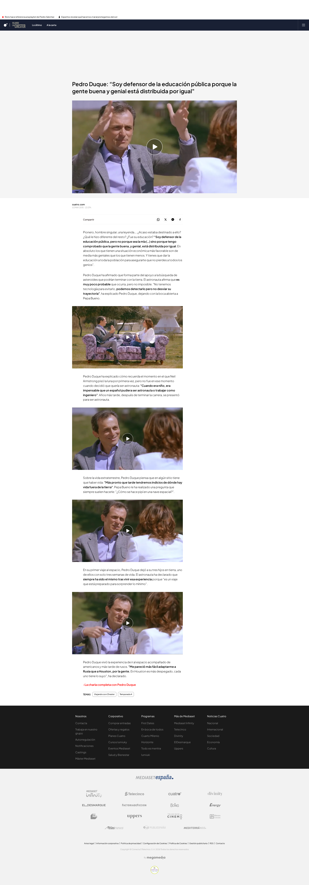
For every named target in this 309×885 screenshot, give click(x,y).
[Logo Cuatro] (174, 794)
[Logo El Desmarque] (94, 805)
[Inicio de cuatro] (5, 25)
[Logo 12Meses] (215, 816)
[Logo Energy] (215, 805)
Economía (213, 742)
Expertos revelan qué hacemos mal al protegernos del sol (89, 17)
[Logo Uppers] (134, 816)
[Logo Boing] (174, 805)
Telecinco (180, 729)
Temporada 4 (126, 694)
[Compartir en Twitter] (165, 220)
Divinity (178, 736)
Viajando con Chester (104, 694)
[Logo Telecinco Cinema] (174, 816)
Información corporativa (107, 843)
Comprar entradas (119, 723)
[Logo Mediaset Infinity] (94, 794)
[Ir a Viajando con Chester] (19, 25)
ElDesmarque (182, 742)
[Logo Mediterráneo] (195, 827)
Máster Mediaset (85, 758)
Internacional (215, 729)
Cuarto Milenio (150, 736)
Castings (80, 752)
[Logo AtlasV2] (114, 827)
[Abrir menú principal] (303, 25)
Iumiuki (145, 755)
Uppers (178, 748)
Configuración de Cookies (155, 843)
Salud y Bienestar (118, 755)
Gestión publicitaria (198, 843)
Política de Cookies (178, 843)
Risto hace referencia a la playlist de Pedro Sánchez (29, 17)
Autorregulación (85, 739)
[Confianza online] (155, 873)
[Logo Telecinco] (134, 794)
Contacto (220, 843)
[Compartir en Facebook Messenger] (173, 220)
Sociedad (213, 736)
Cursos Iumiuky (117, 742)
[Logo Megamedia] (156, 857)
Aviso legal (89, 843)
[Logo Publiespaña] (154, 828)
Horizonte (147, 742)
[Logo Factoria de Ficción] (134, 805)
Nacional (212, 723)
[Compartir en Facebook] (180, 220)
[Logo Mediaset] (154, 779)
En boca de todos (152, 729)
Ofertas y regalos (118, 729)
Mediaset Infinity (184, 723)
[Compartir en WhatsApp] (158, 220)
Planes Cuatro (116, 736)
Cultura (211, 748)
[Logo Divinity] (215, 794)
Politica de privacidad (131, 843)
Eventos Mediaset (119, 748)
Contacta (81, 723)
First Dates (147, 723)
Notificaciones (84, 745)
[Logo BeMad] (94, 816)
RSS (212, 843)
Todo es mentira (151, 748)
